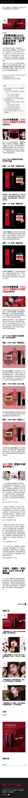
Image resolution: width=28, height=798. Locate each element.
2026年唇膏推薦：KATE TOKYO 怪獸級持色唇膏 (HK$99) (14, 89)
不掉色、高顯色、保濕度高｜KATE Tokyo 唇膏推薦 (14, 111)
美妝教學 (8, 7)
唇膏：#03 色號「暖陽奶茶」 (14, 95)
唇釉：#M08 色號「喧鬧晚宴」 (14, 104)
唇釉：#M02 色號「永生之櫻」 (14, 106)
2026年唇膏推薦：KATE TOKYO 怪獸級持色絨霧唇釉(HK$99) (14, 99)
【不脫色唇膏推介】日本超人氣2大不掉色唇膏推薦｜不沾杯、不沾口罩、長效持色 (14, 656)
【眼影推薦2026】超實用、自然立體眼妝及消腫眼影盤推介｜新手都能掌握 (14, 703)
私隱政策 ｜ (5, 791)
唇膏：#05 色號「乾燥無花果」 (14, 94)
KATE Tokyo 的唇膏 (7, 587)
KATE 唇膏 (7, 464)
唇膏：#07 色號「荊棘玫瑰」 (14, 97)
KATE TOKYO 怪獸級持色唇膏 (14, 120)
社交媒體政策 (11, 791)
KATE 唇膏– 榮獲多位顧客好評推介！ (13, 109)
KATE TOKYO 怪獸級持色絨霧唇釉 (14, 289)
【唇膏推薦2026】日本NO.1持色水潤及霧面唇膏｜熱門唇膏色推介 (14, 632)
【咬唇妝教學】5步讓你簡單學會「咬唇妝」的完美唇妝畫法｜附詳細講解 (13, 680)
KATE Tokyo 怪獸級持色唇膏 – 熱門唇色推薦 (15, 92)
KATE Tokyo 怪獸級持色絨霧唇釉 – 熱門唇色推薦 (15, 102)
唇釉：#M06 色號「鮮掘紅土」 (14, 107)
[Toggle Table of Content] (22, 86)
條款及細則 (21, 790)
